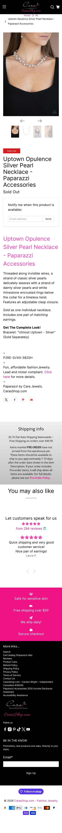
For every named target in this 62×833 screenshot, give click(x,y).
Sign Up (31, 773)
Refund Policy (10, 665)
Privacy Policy (10, 671)
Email (8, 757)
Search (6, 651)
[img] (31, 523)
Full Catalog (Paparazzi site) (17, 655)
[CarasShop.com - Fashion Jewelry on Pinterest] (14, 730)
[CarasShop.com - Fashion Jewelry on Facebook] (5, 730)
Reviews (7, 658)
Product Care (10, 661)
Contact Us (9, 678)
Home (27, 15)
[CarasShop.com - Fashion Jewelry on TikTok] (19, 730)
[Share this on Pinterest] (23, 400)
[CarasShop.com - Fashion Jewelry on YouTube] (28, 730)
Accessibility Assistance (15, 695)
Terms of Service (12, 675)
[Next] (39, 121)
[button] (28, 571)
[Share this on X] (6, 400)
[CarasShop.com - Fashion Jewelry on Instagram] (10, 730)
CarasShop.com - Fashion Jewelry (35, 800)
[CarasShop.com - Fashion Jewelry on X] (23, 730)
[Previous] (22, 121)
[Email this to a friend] (31, 400)
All (36, 15)
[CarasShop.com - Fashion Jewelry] (31, 7)
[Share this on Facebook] (15, 400)
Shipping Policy (11, 668)
